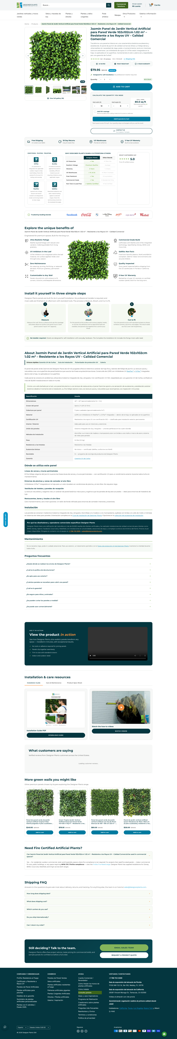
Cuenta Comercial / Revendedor (85, 979)
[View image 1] (29, 90)
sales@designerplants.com (92, 531)
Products (34, 24)
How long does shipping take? (38, 893)
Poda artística (105, 15)
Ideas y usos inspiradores (88, 996)
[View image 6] (76, 90)
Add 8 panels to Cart (121, 119)
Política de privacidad (86, 1018)
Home (27, 24)
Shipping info (130, 59)
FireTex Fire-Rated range (101, 864)
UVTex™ (138, 371)
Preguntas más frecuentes (88, 1008)
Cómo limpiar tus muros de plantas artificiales (88, 985)
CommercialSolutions (121, 5)
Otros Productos (129, 14)
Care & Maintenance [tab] (53, 683)
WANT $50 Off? (5, 519)
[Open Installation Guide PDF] (56, 709)
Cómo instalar (83, 989)
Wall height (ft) (116, 102)
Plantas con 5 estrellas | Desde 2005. (26, 1006)
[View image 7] (85, 90)
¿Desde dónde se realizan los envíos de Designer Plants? (88, 564)
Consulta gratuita (84, 993)
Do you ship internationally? (38, 917)
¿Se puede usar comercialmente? (88, 606)
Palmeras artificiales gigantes (59, 990)
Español (20, 1027)
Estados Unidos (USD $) (38, 1027)
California (123, 1008)
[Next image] (83, 55)
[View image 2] (38, 90)
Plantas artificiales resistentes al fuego (59, 986)
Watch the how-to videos (103, 726)
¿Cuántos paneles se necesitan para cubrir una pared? (88, 582)
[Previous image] (28, 55)
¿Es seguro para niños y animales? (88, 594)
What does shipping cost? (37, 901)
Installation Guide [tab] (33, 683)
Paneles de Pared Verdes (57, 978)
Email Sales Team (124, 948)
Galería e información (148, 14)
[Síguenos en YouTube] (86, 1031)
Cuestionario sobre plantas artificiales (88, 1003)
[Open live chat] (5, 1027)
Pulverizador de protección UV (86, 362)
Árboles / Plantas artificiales (58, 997)
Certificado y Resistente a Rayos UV (27, 982)
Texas (130, 1008)
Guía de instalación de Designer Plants (87, 516)
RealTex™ (130, 371)
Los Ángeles (138, 1008)
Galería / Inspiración (55, 1000)
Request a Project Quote (124, 955)
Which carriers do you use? (37, 909)
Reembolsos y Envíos (86, 1011)
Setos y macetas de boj (53, 15)
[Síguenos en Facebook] (78, 1031)
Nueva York (148, 1008)
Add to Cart (123, 87)
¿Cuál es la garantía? (88, 588)
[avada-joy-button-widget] (164, 1034)
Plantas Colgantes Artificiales (59, 994)
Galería (103, 362)
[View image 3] (47, 90)
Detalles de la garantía (25, 996)
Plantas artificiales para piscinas (26, 991)
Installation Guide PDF (36, 731)
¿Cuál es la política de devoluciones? (88, 570)
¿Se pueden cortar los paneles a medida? (88, 600)
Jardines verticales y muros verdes (27, 15)
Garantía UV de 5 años (47, 362)
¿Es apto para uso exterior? (88, 576)
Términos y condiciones (87, 1015)
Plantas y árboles (69, 15)
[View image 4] (57, 90)
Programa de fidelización (88, 999)
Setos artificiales (54, 981)
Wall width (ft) (97, 102)
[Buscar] (108, 5)
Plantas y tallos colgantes (86, 15)
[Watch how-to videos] (121, 707)
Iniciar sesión (137, 4)
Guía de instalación (65, 362)
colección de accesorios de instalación (129, 516)
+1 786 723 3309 (74, 531)
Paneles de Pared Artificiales (28, 987)
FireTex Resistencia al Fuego (28, 978)
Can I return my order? (35, 925)
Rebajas (118, 15)
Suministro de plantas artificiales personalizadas (27, 1000)
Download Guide (55, 735)
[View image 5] (66, 90)
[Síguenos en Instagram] (82, 1031)
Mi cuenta (136, 6)
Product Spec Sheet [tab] (74, 683)
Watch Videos (121, 731)
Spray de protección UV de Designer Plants (113, 546)
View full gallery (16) (57, 98)
